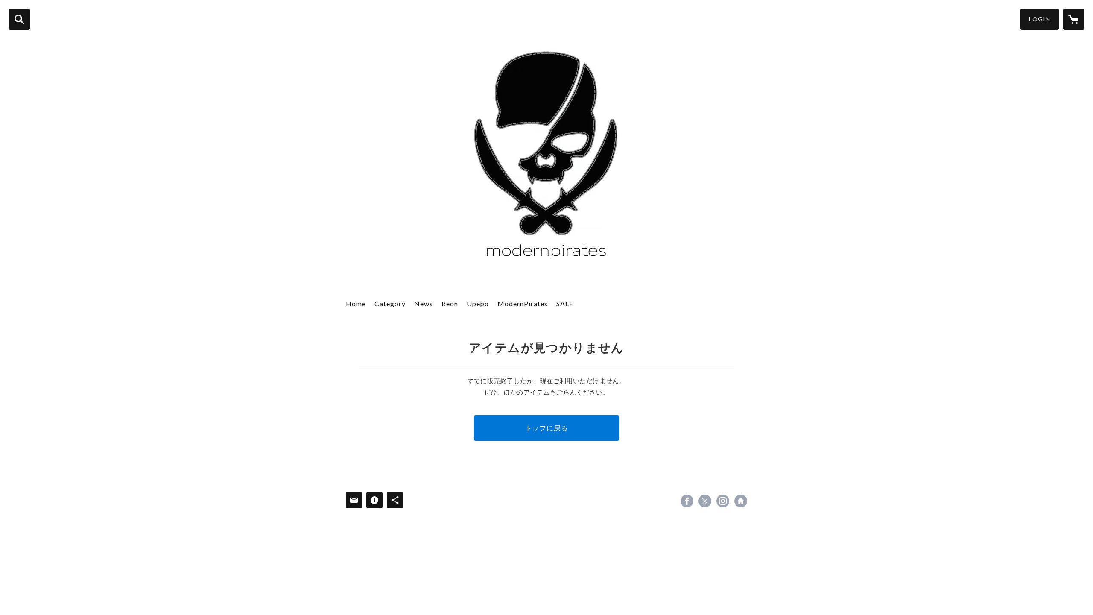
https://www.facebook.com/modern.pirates (687, 501)
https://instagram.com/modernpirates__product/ (722, 501)
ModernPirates (522, 303)
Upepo (478, 303)
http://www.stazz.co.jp (740, 501)
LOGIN (1039, 19)
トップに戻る (546, 428)
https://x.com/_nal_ (704, 501)
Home (356, 303)
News (423, 303)
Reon (449, 303)
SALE (564, 303)
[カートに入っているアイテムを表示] (1073, 19)
